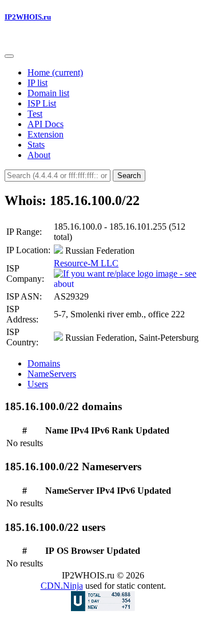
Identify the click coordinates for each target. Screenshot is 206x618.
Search (129, 175)
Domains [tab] (43, 363)
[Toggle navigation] (9, 56)
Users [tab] (37, 384)
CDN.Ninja (62, 586)
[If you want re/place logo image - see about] (127, 278)
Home (55, 72)
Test (34, 114)
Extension (45, 134)
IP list (37, 83)
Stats (36, 144)
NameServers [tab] (51, 374)
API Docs (45, 124)
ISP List (41, 103)
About (38, 155)
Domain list (48, 93)
